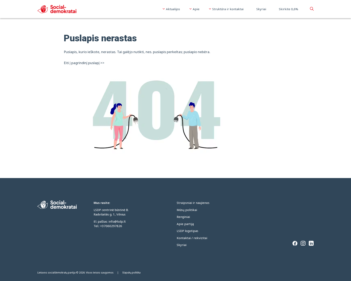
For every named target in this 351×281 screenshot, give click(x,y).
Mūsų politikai (187, 210)
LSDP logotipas (187, 231)
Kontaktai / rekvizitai (192, 238)
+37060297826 (111, 226)
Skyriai (261, 9)
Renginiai (183, 217)
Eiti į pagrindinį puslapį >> (84, 62)
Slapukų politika (131, 272)
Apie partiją (185, 224)
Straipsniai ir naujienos (193, 203)
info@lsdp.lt (117, 221)
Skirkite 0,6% (288, 9)
